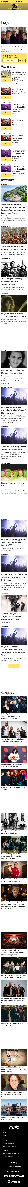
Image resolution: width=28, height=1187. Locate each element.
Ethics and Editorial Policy (8, 1143)
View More (14, 666)
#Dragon (14, 113)
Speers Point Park (17, 123)
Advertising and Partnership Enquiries (11, 1153)
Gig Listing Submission (8, 1156)
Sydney (19, 173)
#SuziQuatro (15, 96)
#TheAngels (15, 83)
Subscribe (21, 60)
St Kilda (14, 158)
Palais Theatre (16, 156)
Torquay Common (17, 138)
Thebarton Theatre (17, 110)
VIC (18, 140)
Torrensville (15, 111)
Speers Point (15, 125)
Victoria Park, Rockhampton (16, 78)
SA (20, 111)
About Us (5, 1135)
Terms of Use (5, 1140)
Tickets (6, 80)
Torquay (14, 140)
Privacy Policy (6, 1138)
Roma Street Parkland (18, 92)
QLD (21, 81)
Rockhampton (16, 81)
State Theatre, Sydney (16, 172)
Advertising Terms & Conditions (9, 1146)
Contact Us (5, 1159)
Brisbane (14, 94)
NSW (21, 125)
